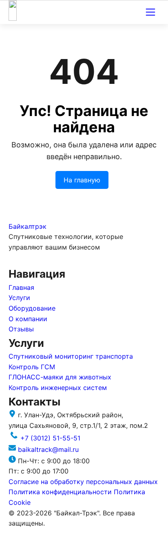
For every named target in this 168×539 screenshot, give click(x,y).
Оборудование (32, 308)
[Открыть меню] (150, 12)
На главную (82, 180)
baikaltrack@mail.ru (48, 449)
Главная (21, 287)
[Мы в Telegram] (26, 260)
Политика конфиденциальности (61, 492)
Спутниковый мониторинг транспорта (71, 356)
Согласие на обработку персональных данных (83, 482)
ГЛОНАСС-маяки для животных (60, 377)
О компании (28, 319)
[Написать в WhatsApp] (37, 260)
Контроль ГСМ (32, 367)
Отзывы (21, 329)
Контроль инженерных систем (58, 387)
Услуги (19, 298)
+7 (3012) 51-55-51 (50, 438)
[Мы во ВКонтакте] (14, 260)
